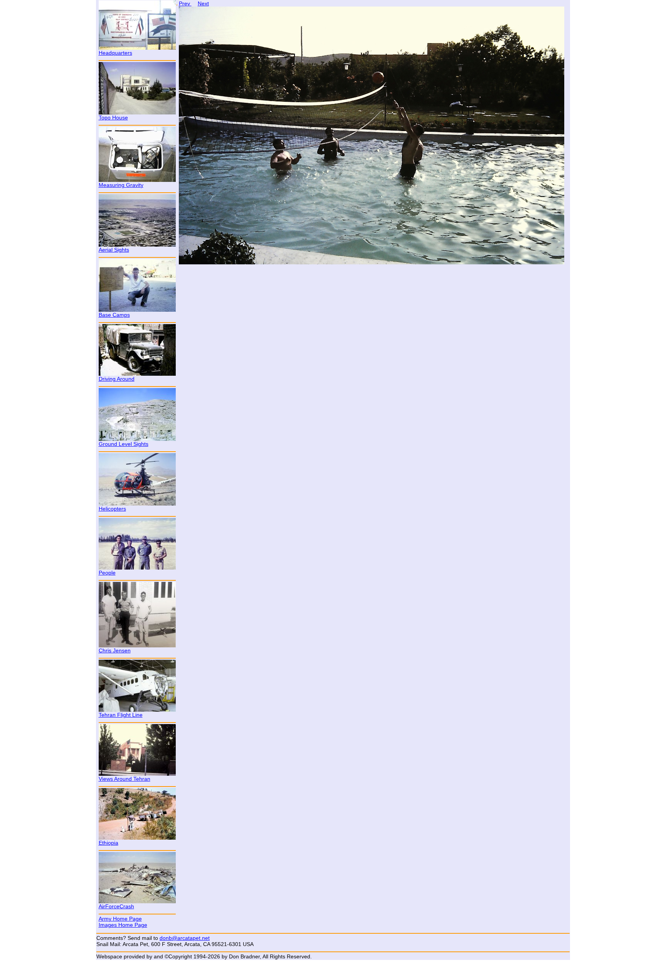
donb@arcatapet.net (185, 938)
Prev (185, 3)
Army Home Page (120, 919)
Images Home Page (123, 925)
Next (203, 3)
